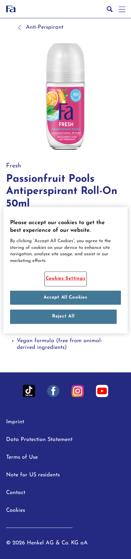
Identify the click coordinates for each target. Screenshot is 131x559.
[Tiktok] (29, 391)
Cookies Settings (66, 279)
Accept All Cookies (65, 297)
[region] (65, 270)
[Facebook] (53, 391)
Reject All (63, 316)
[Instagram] (78, 391)
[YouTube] (102, 391)
